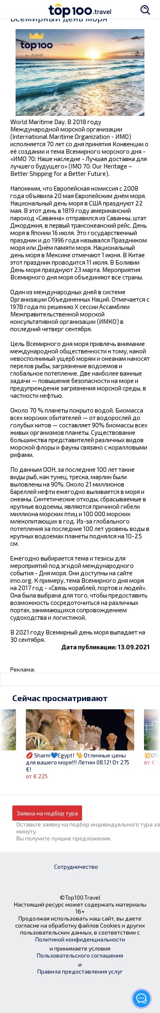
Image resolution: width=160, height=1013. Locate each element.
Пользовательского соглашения (80, 955)
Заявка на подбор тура (47, 813)
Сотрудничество (76, 866)
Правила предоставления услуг (80, 971)
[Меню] (14, 9)
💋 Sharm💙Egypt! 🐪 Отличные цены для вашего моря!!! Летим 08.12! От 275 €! (77, 762)
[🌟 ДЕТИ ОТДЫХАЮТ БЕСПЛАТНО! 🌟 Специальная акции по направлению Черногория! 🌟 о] (8, 740)
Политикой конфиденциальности (80, 939)
